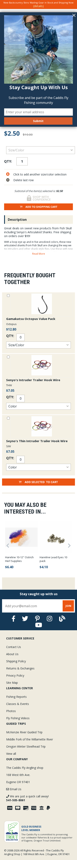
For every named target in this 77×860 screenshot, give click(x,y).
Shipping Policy (16, 661)
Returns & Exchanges (20, 668)
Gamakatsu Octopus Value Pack (30, 319)
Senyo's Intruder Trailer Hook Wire (33, 380)
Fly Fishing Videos (18, 718)
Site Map (12, 683)
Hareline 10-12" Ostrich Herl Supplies (19, 559)
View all (11, 754)
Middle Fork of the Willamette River (29, 739)
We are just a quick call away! (27, 798)
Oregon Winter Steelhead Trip (26, 746)
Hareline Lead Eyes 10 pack (53, 559)
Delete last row (23, 180)
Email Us (15, 789)
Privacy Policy (15, 675)
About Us (12, 654)
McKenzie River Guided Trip (24, 732)
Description (17, 219)
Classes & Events (17, 704)
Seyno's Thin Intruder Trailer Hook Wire (37, 441)
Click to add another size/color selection (40, 174)
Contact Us (13, 647)
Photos (11, 711)
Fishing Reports (16, 697)
